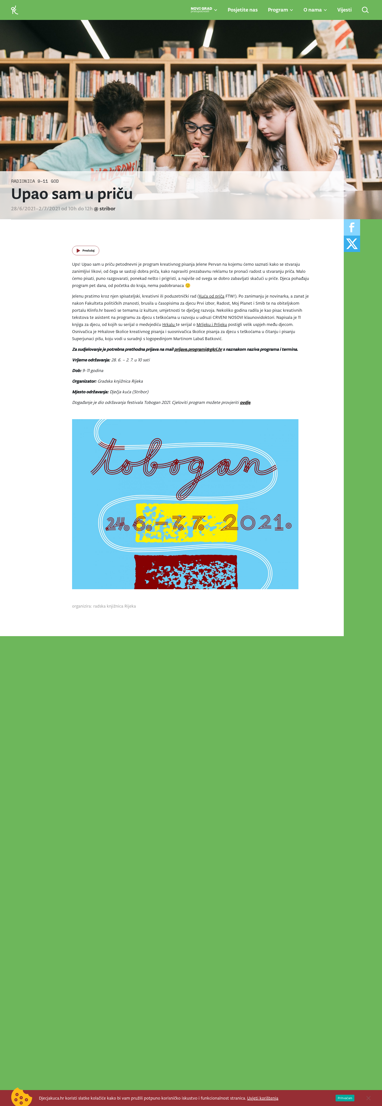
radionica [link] (23, 181)
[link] (14, 10)
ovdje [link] (245, 402)
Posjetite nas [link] (243, 10)
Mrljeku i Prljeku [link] (212, 324)
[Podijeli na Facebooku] (352, 227)
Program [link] (278, 10)
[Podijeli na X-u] (352, 244)
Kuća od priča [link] (211, 296)
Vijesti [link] (344, 10)
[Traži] (365, 10)
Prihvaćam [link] (345, 1098)
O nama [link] (313, 10)
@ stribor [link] (104, 208)
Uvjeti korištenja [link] (262, 1098)
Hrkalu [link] (169, 324)
